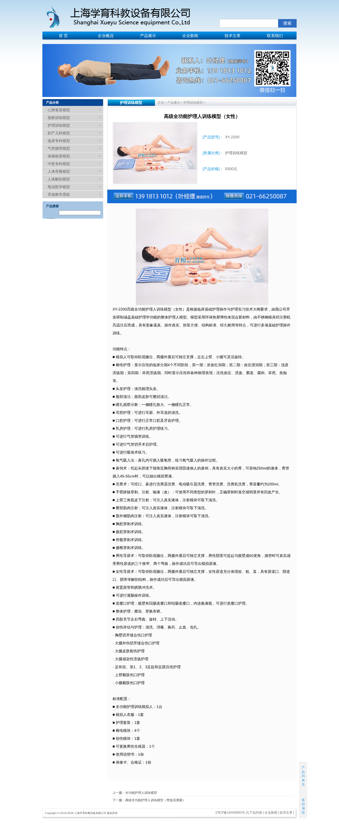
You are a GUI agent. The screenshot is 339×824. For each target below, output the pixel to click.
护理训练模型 (59, 125)
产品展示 (148, 35)
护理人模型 (177, 317)
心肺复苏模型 (59, 110)
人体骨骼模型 (59, 171)
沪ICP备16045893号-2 (231, 812)
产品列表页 (303, 776)
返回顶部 (303, 806)
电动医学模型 (59, 187)
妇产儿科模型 (59, 133)
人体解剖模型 (59, 179)
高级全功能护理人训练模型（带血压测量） (155, 800)
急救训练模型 (59, 118)
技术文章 (232, 35)
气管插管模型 (59, 148)
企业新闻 (190, 35)
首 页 (63, 35)
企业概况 (106, 35)
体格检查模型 (59, 156)
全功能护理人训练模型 (141, 793)
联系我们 (275, 35)
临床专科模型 (59, 141)
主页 (161, 102)
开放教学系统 (59, 194)
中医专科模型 (59, 164)
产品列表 (255, 812)
